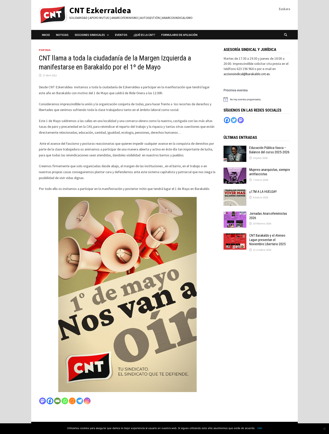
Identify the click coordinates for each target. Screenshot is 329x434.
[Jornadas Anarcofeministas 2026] (235, 214)
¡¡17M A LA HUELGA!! (263, 192)
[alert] (245, 99)
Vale (259, 428)
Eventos (121, 35)
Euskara (284, 9)
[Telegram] (79, 401)
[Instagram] (87, 401)
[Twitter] (234, 120)
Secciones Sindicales (90, 35)
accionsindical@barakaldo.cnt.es (247, 74)
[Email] (57, 401)
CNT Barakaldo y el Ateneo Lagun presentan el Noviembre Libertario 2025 (267, 239)
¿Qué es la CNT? (144, 35)
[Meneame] (72, 401)
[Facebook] (50, 401)
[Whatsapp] (64, 401)
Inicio (46, 35)
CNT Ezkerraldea (100, 10)
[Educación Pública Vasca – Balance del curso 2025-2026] (235, 148)
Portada (44, 50)
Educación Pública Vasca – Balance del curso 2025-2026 (269, 150)
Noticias (62, 35)
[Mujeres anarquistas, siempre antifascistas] (235, 170)
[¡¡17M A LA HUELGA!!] (235, 192)
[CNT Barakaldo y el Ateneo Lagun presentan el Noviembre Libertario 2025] (235, 236)
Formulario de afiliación (179, 35)
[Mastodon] (42, 401)
